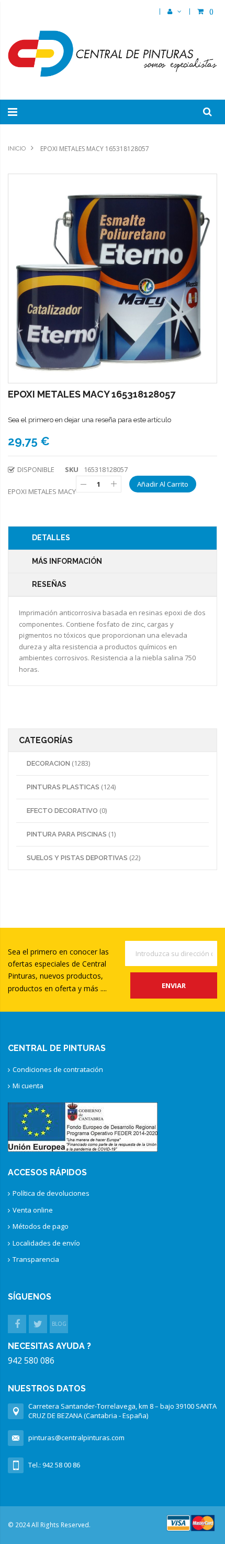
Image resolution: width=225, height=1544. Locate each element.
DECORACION (49, 763)
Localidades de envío (46, 1243)
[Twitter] (38, 1324)
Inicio (17, 148)
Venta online (33, 1210)
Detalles (51, 537)
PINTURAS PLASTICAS (64, 787)
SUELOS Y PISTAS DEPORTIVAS (78, 858)
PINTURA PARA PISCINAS (67, 834)
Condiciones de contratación (58, 1069)
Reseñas (49, 584)
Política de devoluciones (51, 1193)
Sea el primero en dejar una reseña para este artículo (89, 420)
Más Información (67, 561)
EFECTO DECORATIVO (63, 810)
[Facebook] (17, 1324)
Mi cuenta (28, 1085)
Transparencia (36, 1259)
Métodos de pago (41, 1226)
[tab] (112, 538)
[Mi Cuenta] (174, 11)
